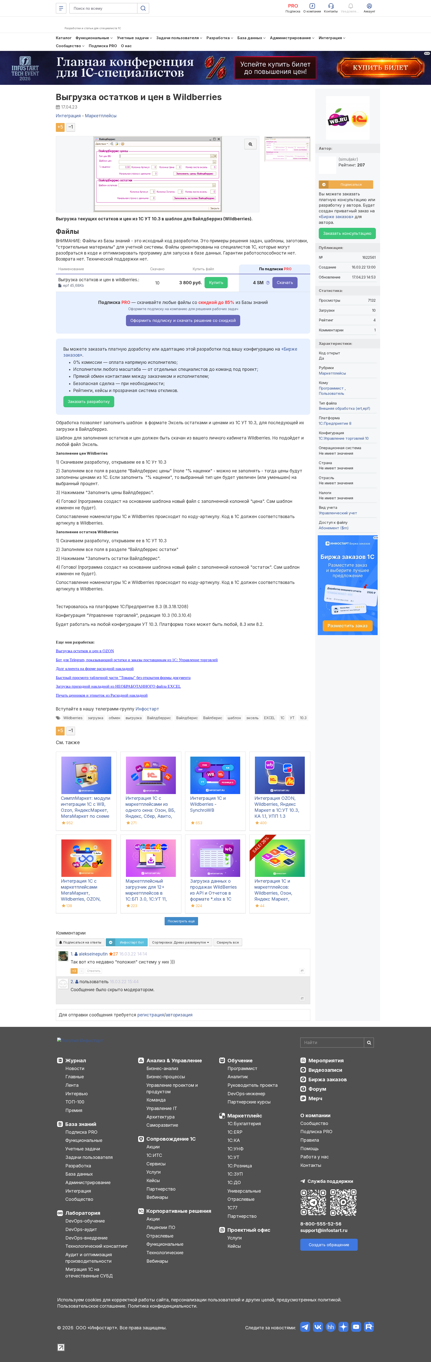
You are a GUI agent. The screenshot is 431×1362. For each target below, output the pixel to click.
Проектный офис (248, 1230)
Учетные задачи (82, 1148)
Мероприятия (326, 1061)
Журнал (75, 1061)
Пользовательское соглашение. (91, 1306)
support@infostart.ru (323, 1230)
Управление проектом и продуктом (172, 1088)
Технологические (164, 1252)
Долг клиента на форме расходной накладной (95, 669)
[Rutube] (369, 1328)
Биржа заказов (328, 1080)
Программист (332, 388)
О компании (315, 1115)
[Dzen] (343, 1328)
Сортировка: (179, 942)
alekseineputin (93, 954)
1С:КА (233, 1140)
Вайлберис (212, 718)
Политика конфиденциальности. (163, 1306)
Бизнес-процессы (165, 1076)
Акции (153, 1146)
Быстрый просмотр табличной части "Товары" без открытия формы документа (123, 678)
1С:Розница (239, 1165)
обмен (114, 718)
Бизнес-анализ (162, 1068)
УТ (292, 718)
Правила (309, 1140)
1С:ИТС (154, 1155)
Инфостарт (147, 708)
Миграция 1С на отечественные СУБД (89, 1272)
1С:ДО (234, 1182)
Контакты (310, 1165)
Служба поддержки (330, 1181)
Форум (317, 1089)
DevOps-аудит (81, 1229)
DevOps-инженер (246, 1093)
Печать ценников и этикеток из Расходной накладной (102, 695)
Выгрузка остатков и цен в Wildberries (139, 97)
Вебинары (157, 1197)
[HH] (330, 1328)
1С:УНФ (235, 1148)
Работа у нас (314, 1156)
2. (72, 981)
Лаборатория (82, 1213)
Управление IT (161, 1108)
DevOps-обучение (85, 1221)
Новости (74, 1068)
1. (72, 954)
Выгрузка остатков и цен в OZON (85, 651)
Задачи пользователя (89, 1157)
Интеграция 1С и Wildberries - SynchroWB (208, 804)
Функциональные (83, 1140)
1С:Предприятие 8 (335, 423)
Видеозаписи (325, 1070)
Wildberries (73, 718)
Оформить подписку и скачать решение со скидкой (183, 320)
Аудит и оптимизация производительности (88, 1258)
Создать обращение (329, 1244)
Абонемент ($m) (334, 528)
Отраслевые (159, 1235)
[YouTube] (356, 1328)
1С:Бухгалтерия (244, 1123)
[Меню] (61, 8)
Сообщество (79, 1199)
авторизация (179, 1014)
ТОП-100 (74, 1101)
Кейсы (153, 1180)
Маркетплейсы (332, 373)
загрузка (95, 718)
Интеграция (78, 1191)
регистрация (150, 1014)
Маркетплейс (244, 1116)
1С (282, 718)
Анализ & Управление (174, 1061)
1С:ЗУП (235, 1174)
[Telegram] (305, 1328)
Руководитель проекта (252, 1085)
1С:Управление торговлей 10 (344, 438)
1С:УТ (233, 1157)
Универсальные (244, 1191)
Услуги (153, 1172)
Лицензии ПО (160, 1227)
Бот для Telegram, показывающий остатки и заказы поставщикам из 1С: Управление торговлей (137, 660)
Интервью (76, 1093)
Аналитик (237, 1076)
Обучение (240, 1061)
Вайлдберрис (159, 718)
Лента (72, 1085)
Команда (156, 1099)
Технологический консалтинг (96, 1246)
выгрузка (134, 718)
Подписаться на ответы (81, 942)
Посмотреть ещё (181, 921)
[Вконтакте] (318, 1328)
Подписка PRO (81, 1132)
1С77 (232, 1207)
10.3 (303, 718)
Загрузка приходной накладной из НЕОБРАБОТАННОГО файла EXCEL (118, 686)
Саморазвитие (162, 1125)
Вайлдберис (187, 718)
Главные (74, 1076)
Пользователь (331, 393)
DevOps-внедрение (86, 1237)
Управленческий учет (338, 513)
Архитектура (160, 1116)
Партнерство (161, 1189)
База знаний (80, 1124)
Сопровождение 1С (171, 1139)
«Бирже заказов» (336, 216)
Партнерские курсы (249, 1101)
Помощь (309, 1148)
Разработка (78, 1165)
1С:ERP (234, 1132)
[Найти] (369, 1043)
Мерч (315, 1098)
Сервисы (156, 1163)
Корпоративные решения (178, 1211)
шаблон (234, 718)
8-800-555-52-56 (320, 1223)
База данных (79, 1174)
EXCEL (269, 718)
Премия (73, 1110)
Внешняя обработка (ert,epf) (344, 408)
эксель (252, 718)
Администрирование (87, 1182)
